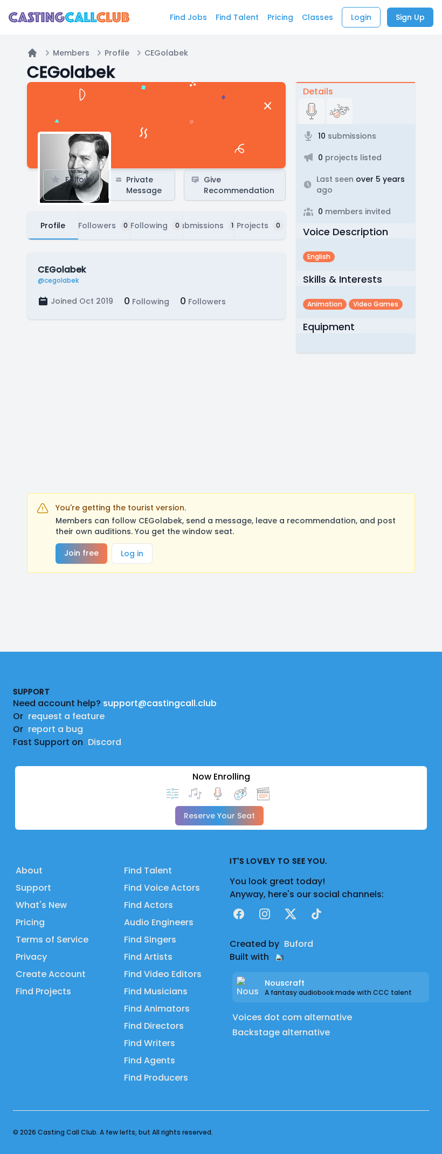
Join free (81, 553)
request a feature (66, 716)
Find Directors (154, 1026)
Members (71, 52)
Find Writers (149, 1043)
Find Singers (150, 939)
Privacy (31, 957)
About (29, 870)
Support (33, 888)
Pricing (30, 922)
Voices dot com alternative (292, 1017)
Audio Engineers (159, 922)
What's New (41, 905)
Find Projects (43, 991)
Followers (203, 301)
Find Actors (148, 905)
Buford (298, 944)
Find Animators (157, 1008)
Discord (104, 742)
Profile (117, 52)
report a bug (55, 729)
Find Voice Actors (162, 888)
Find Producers (156, 1077)
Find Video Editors (163, 974)
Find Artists (148, 957)
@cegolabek (58, 280)
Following (146, 301)
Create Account (51, 974)
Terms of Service (52, 939)
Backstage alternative (281, 1032)
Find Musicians (156, 991)
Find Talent (148, 870)
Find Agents (149, 1060)
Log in (132, 553)
